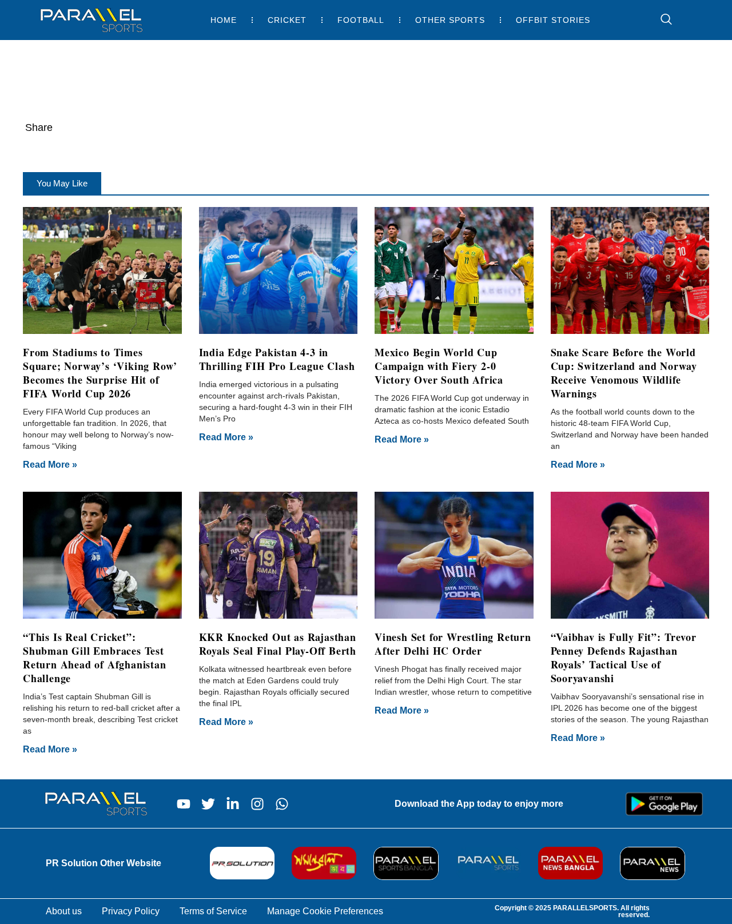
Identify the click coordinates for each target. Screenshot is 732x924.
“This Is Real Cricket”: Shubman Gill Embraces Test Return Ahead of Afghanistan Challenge (94, 658)
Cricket (287, 20)
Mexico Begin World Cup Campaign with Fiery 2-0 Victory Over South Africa (439, 366)
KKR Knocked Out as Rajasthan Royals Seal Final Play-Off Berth (278, 644)
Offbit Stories (553, 20)
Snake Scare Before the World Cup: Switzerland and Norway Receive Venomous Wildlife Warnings (624, 373)
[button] (62, 183)
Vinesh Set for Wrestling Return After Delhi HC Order (453, 644)
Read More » (50, 464)
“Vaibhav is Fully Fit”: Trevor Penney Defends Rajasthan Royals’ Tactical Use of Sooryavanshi (624, 658)
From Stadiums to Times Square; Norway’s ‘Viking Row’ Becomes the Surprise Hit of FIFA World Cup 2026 (100, 373)
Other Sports (450, 20)
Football (360, 20)
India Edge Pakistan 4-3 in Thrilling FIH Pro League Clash (277, 359)
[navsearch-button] (660, 20)
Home (223, 20)
